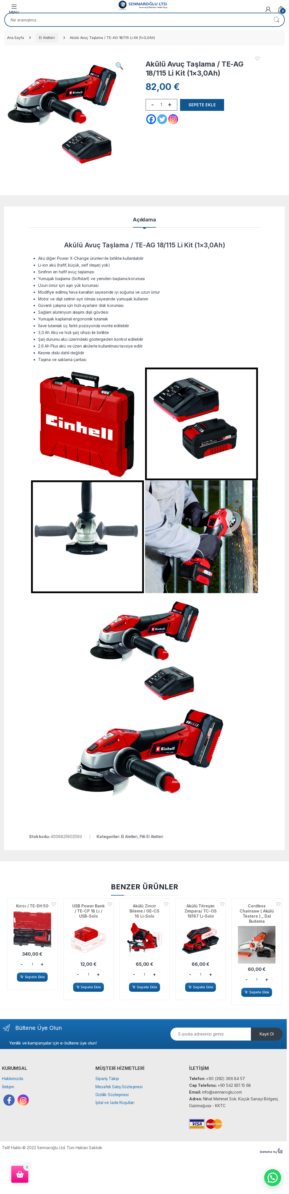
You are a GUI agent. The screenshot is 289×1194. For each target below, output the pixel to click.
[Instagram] (173, 119)
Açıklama (144, 220)
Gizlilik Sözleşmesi (111, 1094)
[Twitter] (162, 119)
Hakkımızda (12, 1078)
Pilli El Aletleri (151, 836)
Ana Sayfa (15, 38)
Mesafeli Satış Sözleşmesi (119, 1086)
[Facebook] (151, 119)
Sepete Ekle (202, 104)
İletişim (8, 1086)
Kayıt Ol (267, 1034)
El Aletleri (46, 38)
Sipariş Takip (107, 1078)
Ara (276, 19)
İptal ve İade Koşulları (114, 1102)
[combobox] (136, 19)
